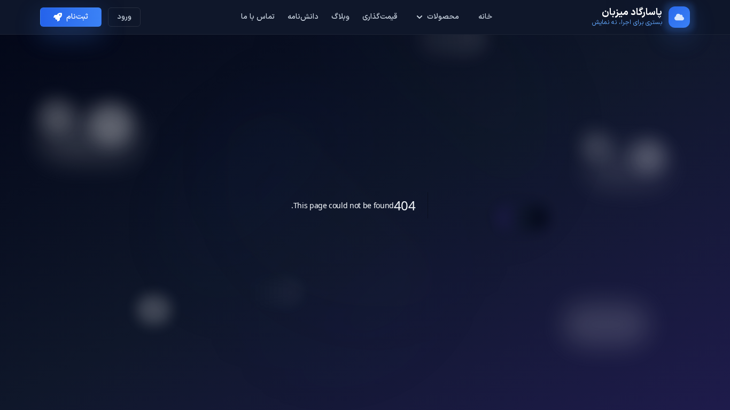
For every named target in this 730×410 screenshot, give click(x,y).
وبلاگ (340, 17)
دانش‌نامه (303, 17)
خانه (485, 17)
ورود (124, 16)
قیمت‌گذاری (379, 17)
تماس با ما (258, 17)
